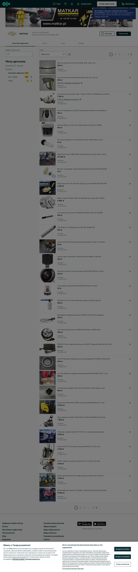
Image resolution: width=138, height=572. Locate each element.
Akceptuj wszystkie (122, 549)
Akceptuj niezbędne (122, 556)
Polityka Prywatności (32, 559)
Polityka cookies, (19, 559)
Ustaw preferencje (122, 564)
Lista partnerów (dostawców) (73, 569)
